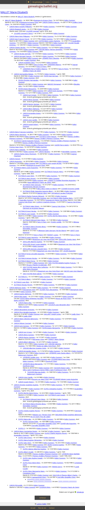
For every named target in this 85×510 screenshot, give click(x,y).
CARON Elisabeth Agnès (17, 29)
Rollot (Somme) (69, 20)
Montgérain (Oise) (29, 290)
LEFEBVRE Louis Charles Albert (59, 353)
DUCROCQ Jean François (47, 137)
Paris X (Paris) (42, 222)
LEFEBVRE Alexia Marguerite (32, 364)
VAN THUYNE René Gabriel (32, 274)
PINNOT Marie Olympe (56, 339)
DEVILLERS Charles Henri (67, 239)
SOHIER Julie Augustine (68, 423)
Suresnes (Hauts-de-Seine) (70, 487)
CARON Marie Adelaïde (17, 150)
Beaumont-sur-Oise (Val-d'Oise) (44, 239)
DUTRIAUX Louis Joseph (26, 214)
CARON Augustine (15, 161)
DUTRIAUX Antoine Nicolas (27, 258)
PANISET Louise (52, 235)
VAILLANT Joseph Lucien (52, 314)
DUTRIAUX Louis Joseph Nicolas (50, 163)
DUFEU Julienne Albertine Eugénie (34, 449)
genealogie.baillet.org (42, 6)
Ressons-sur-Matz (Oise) (40, 379)
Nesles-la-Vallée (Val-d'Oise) (46, 346)
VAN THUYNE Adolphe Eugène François (62, 263)
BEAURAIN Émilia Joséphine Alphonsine (68, 415)
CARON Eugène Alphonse (22, 294)
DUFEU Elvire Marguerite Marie (33, 471)
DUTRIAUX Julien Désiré (31, 206)
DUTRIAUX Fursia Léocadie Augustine (31, 254)
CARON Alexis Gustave (30, 100)
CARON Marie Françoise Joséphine (21, 132)
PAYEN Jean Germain (51, 76)
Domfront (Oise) (51, 361)
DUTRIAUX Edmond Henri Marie (34, 220)
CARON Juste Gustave (54, 91)
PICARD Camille (56, 222)
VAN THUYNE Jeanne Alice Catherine (35, 267)
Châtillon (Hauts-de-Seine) (32, 71)
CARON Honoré (14, 159)
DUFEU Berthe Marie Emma (57, 216)
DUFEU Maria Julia (24, 419)
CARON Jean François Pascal (19, 39)
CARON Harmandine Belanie (23, 74)
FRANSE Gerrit (57, 467)
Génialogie (80, 492)
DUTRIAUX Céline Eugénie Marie (61, 198)
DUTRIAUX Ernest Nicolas (27, 211)
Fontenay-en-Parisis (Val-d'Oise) (56, 200)
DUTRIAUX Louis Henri (26, 176)
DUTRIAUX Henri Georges (32, 185)
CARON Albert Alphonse (31, 109)
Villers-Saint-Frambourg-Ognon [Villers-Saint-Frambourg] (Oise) (45, 370)
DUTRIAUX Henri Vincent (27, 178)
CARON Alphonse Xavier (17, 288)
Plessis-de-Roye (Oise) (63, 298)
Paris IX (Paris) (42, 67)
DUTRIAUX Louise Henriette (28, 237)
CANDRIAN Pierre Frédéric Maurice (35, 69)
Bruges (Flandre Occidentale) (37, 265)
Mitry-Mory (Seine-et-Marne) (47, 189)
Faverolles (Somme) (39, 198)
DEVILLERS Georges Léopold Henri (35, 249)
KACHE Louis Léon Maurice (73, 271)
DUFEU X (21, 428)
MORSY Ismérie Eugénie (55, 445)
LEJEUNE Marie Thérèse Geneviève (50, 49)
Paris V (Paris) (75, 235)
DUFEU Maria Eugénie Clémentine (30, 440)
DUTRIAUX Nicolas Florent (23, 285)
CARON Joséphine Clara (26, 63)
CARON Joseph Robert (30, 124)
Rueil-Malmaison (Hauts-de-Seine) (39, 182)
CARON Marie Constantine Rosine (25, 431)
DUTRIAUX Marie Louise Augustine (26, 168)
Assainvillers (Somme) (21, 435)
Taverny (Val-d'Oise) (25, 202)
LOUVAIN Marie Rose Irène (60, 359)
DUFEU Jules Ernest (25, 438)
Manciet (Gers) (42, 193)
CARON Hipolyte (44, 152)
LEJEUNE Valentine (54, 344)
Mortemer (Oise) (38, 339)
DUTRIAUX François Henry (54, 172)
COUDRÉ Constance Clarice (23, 33)
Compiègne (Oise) (29, 473)
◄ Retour (42, 498)
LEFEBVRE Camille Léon (31, 357)
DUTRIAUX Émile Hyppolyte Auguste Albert (38, 191)
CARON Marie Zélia (24, 303)
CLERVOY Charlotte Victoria (45, 202)
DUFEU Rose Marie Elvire (31, 463)
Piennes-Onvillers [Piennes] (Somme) (47, 138)
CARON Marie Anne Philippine (19, 36)
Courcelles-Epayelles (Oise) (47, 423)
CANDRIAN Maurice (54, 65)
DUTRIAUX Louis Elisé (21, 282)
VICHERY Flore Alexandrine (48, 290)
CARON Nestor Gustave (31, 104)
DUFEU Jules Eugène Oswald (32, 458)
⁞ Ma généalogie (37, 2)
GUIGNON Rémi (44, 487)
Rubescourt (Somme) (25, 355)
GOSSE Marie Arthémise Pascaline (31, 298)
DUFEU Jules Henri (24, 443)
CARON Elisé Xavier (20, 296)
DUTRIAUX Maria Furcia (26, 261)
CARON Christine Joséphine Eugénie (26, 385)
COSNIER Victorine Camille (70, 189)
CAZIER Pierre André (62, 145)
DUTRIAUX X (22, 277)
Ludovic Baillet (42, 504)
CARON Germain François (22, 56)
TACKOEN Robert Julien (62, 368)
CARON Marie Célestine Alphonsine (26, 319)
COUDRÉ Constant (32, 31)
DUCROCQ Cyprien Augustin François (26, 141)
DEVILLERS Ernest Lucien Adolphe (34, 244)
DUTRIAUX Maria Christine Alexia (34, 227)
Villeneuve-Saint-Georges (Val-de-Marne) (52, 231)
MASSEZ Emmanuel (54, 84)
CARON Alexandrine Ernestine (24, 310)
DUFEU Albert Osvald (25, 452)
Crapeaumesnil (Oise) (38, 477)
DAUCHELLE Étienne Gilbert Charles (65, 475)
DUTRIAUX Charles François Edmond (31, 196)
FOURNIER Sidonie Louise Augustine (65, 379)
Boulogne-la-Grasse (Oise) (43, 20)
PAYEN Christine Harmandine (28, 80)
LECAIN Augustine (69, 251)
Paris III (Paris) (39, 65)
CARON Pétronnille (15, 485)
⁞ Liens (47, 2)
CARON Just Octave (29, 95)
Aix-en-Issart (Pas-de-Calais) (40, 417)
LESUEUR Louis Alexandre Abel (59, 305)
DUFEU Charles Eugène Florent (29, 411)
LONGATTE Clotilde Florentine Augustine (61, 180)
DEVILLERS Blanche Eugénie (32, 242)
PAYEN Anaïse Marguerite (27, 89)
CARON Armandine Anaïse (32, 113)
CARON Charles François (50, 22)
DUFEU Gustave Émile (30, 422)
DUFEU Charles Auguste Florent (56, 433)
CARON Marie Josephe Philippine (20, 27)
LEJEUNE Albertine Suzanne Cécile (34, 348)
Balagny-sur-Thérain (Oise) (42, 415)
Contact (54, 2)
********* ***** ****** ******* (39, 479)
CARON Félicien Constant (22, 323)
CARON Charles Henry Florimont (25, 154)
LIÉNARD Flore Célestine (50, 58)
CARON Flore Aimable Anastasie (25, 312)
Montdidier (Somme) (69, 152)
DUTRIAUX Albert (24, 279)
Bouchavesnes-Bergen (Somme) (34, 187)
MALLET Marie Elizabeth (14, 12)
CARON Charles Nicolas (17, 47)
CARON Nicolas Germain (22, 54)
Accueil (33, 508)
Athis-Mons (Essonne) (30, 269)
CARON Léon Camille (30, 120)
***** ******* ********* (42, 481)
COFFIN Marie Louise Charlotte (49, 41)
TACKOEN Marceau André (36, 372)
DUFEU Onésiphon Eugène (53, 389)
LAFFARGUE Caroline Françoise (62, 193)
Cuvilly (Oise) (75, 314)
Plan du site (42, 508)
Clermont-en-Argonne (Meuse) (33, 208)
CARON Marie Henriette (17, 135)
